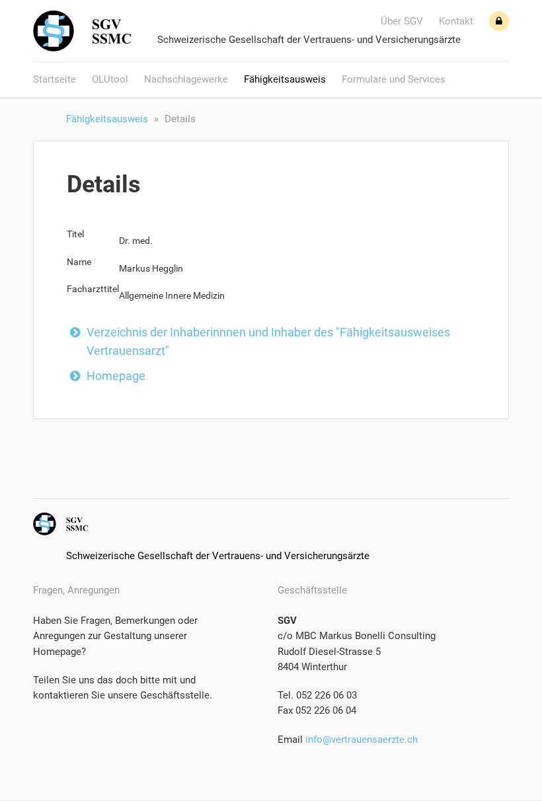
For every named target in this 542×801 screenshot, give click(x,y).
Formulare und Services (393, 79)
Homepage (116, 376)
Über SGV (402, 21)
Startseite (54, 79)
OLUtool (110, 79)
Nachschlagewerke (186, 79)
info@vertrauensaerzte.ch (360, 739)
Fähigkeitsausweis (285, 79)
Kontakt (456, 21)
